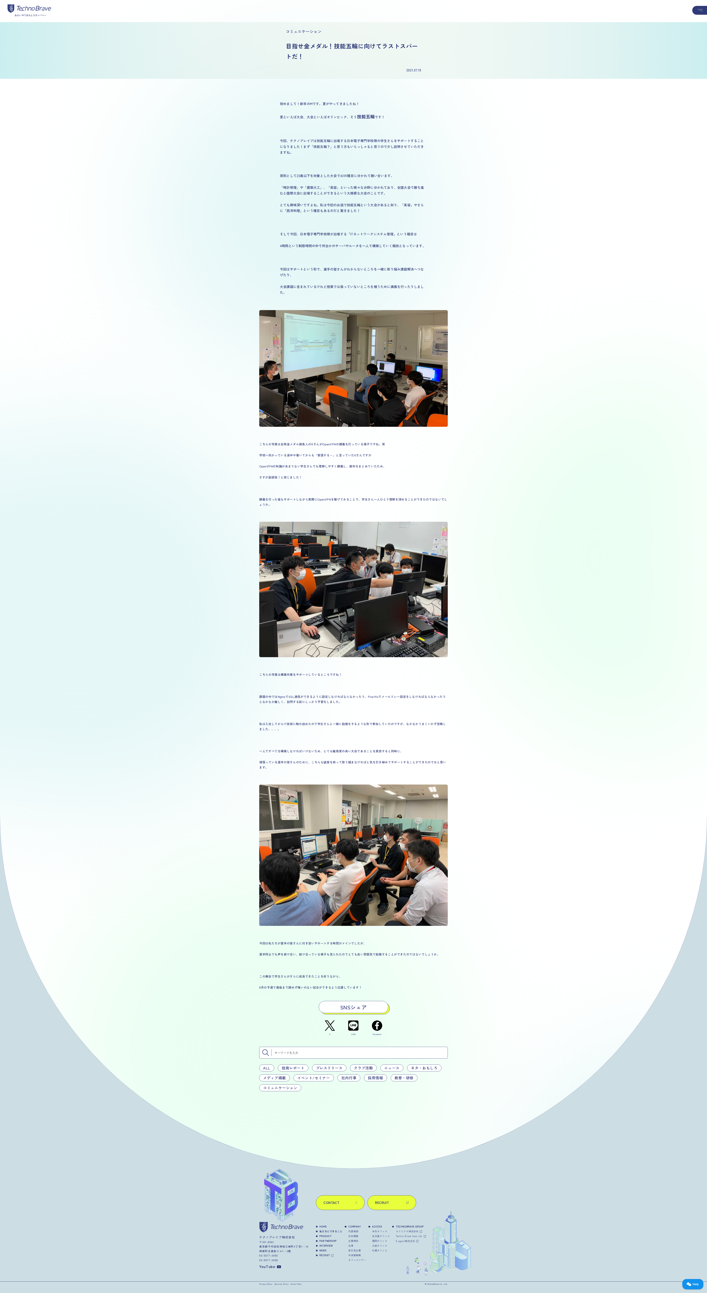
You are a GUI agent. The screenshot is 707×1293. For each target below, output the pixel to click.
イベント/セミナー (313, 1077)
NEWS (322, 1250)
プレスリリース (329, 1068)
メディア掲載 (274, 1077)
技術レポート (293, 1068)
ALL (266, 1068)
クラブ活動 (363, 1068)
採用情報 (375, 1077)
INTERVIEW (326, 1245)
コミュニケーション (280, 1087)
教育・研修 (404, 1077)
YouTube (267, 1266)
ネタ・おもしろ (424, 1068)
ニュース (392, 1068)
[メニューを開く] (699, 10)
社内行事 (349, 1077)
